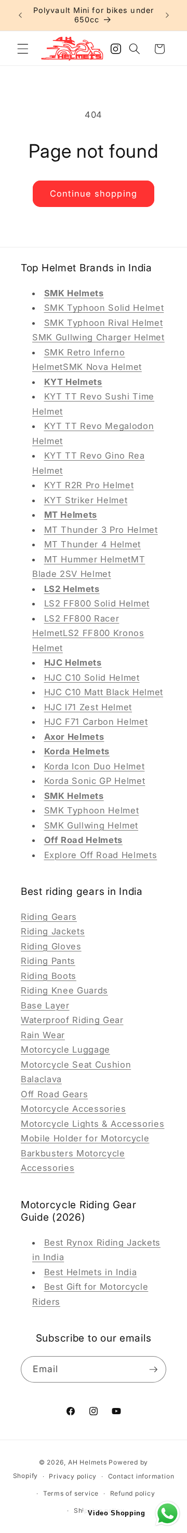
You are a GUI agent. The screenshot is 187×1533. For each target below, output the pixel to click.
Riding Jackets (53, 931)
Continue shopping (93, 193)
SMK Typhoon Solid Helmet (104, 307)
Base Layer (45, 1005)
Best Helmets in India (90, 1272)
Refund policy (132, 1493)
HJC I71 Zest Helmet (88, 707)
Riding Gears (49, 916)
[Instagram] (116, 52)
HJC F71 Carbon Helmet (96, 721)
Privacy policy (73, 1476)
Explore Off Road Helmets (100, 855)
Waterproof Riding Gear (72, 1020)
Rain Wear (43, 1035)
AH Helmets (87, 1462)
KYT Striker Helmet (86, 500)
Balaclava (41, 1079)
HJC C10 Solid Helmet (92, 677)
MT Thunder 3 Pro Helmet (101, 529)
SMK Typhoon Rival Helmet (103, 322)
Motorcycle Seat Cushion (76, 1064)
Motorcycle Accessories (73, 1108)
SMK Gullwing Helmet (91, 825)
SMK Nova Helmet (102, 367)
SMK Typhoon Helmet (91, 810)
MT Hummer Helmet (87, 559)
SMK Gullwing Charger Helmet (98, 337)
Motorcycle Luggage (65, 1049)
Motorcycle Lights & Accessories (92, 1123)
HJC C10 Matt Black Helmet (104, 692)
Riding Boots (48, 976)
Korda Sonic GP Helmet (94, 781)
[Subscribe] (153, 1369)
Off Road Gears (54, 1094)
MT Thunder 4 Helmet (92, 544)
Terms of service (71, 1493)
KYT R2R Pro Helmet (89, 485)
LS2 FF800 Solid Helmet (97, 603)
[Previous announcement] (20, 15)
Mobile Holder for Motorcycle (85, 1138)
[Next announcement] (167, 15)
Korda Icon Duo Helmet (94, 766)
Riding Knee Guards (64, 990)
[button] (22, 48)
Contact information (141, 1476)
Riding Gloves (51, 946)
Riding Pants (48, 961)
